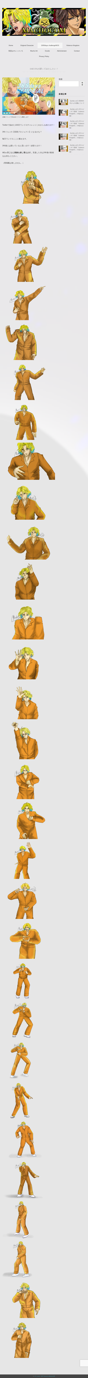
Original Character (27, 45)
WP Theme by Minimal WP (48, 1376)
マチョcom (37, 1376)
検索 (60, 79)
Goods (47, 51)
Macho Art (34, 51)
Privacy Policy (44, 56)
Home (11, 45)
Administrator (62, 51)
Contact (77, 51)
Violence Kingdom (72, 45)
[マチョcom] (44, 10)
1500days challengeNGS (50, 45)
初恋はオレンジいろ (15, 51)
